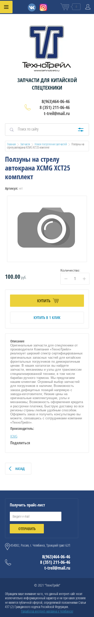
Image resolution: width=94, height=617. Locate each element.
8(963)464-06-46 (56, 101)
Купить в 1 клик (47, 317)
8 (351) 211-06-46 (55, 107)
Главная (11, 144)
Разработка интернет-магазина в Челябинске (47, 611)
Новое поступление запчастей (51, 144)
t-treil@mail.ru (57, 113)
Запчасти (25, 144)
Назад (20, 468)
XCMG (13, 436)
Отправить (27, 528)
